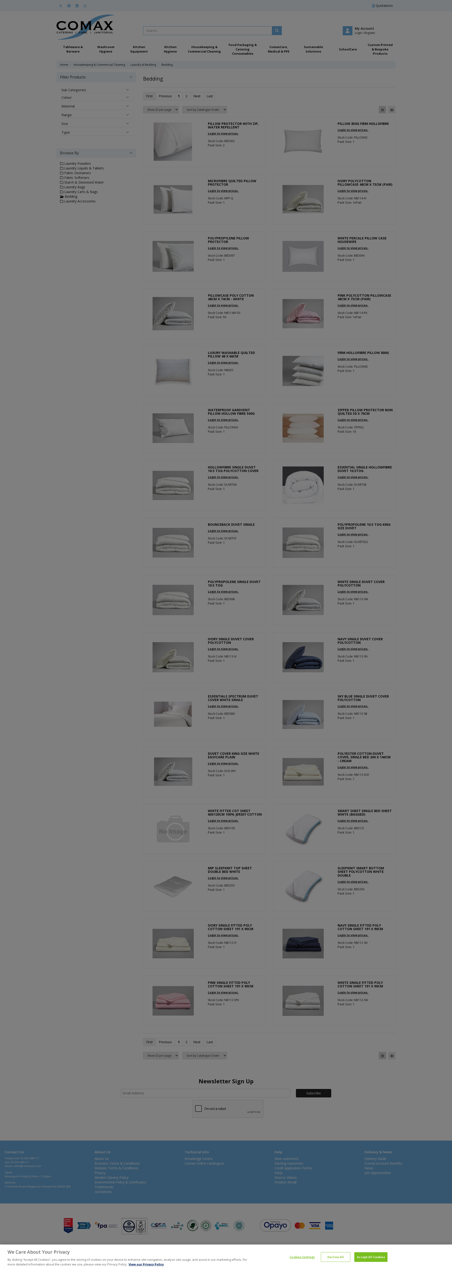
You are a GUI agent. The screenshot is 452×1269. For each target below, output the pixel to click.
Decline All (335, 1257)
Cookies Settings (302, 1257)
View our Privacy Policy (146, 1264)
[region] (226, 1256)
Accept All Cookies (371, 1257)
